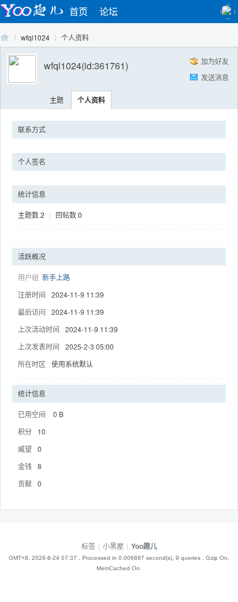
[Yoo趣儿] (32, 16)
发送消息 (215, 77)
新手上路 (56, 277)
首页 (78, 11)
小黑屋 (113, 546)
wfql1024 (35, 37)
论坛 (108, 11)
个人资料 (91, 100)
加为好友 (215, 61)
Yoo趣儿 (4, 37)
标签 (88, 546)
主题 (57, 100)
